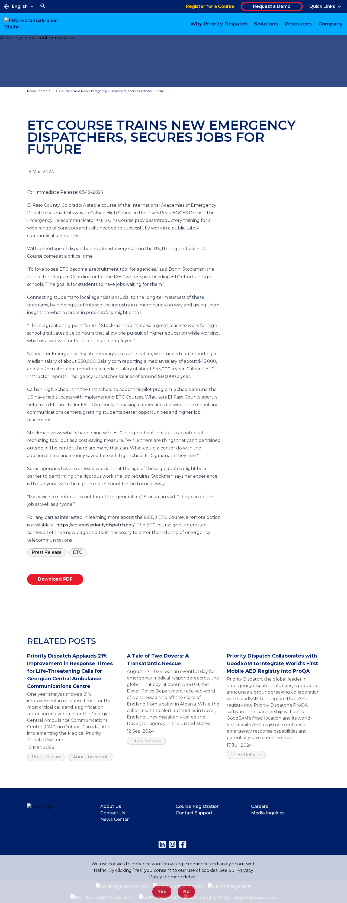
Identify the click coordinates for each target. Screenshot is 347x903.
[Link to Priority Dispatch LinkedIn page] (162, 844)
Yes (162, 891)
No (186, 891)
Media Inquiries (268, 812)
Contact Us (112, 812)
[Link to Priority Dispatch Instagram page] (172, 844)
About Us (110, 806)
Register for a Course (210, 6)
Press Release (47, 552)
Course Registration (198, 806)
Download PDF (55, 579)
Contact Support (194, 812)
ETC (77, 552)
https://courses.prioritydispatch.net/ (95, 524)
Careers (259, 806)
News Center (37, 91)
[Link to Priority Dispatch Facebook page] (183, 844)
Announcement (90, 756)
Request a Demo (272, 6)
